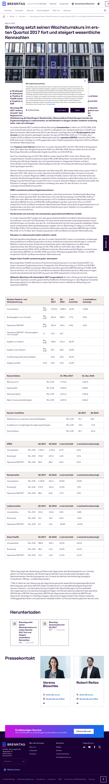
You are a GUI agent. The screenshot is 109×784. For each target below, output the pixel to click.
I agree (77, 110)
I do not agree (61, 110)
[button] (106, 238)
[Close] (85, 81)
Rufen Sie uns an (53, 695)
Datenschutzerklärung (25, 779)
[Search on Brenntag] (105, 10)
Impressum (52, 779)
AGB (60, 779)
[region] (55, 97)
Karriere (53, 4)
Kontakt (43, 4)
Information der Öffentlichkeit (75, 779)
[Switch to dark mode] (99, 4)
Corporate (64, 4)
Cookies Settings (33, 110)
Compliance (40, 779)
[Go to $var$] (44, 703)
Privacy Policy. (50, 104)
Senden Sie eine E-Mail (55, 699)
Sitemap (92, 779)
